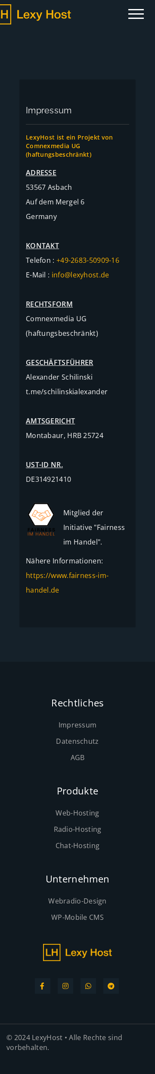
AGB (78, 757)
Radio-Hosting (78, 829)
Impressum (78, 725)
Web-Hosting (77, 813)
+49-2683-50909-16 (87, 260)
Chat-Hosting (78, 845)
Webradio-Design (77, 901)
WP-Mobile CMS (77, 917)
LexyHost (47, 1037)
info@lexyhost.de (80, 275)
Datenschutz (77, 741)
